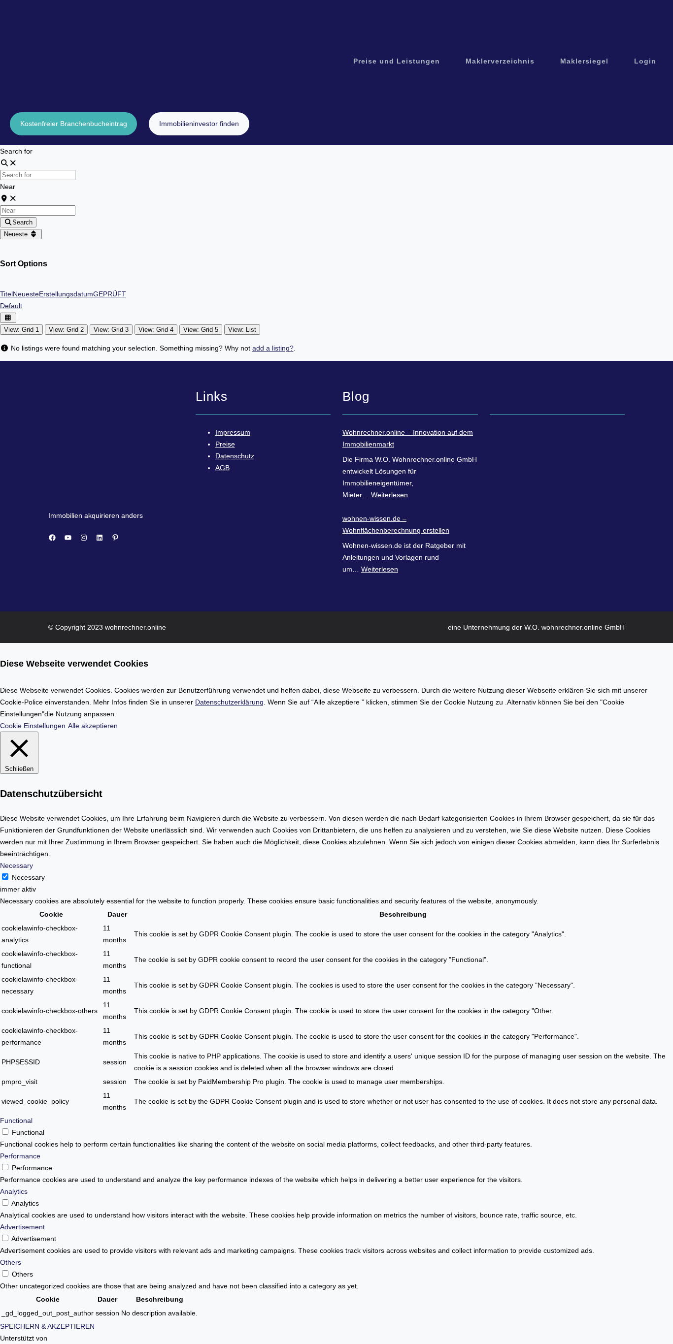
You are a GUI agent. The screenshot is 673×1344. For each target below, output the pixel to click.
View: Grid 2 (66, 329)
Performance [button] (20, 1156)
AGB (222, 468)
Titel (6, 294)
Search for (16, 151)
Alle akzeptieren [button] (93, 726)
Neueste (17, 234)
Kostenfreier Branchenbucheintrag (73, 124)
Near (7, 187)
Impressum (232, 432)
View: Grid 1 (21, 329)
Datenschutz (234, 456)
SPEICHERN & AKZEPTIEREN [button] (47, 1326)
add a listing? (273, 348)
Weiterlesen (389, 495)
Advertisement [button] (22, 1227)
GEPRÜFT (109, 294)
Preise (225, 444)
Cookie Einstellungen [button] (33, 726)
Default (11, 306)
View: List (242, 329)
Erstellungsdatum (66, 294)
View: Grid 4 (155, 329)
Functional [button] (16, 1120)
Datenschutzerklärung (229, 702)
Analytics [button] (14, 1191)
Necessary (28, 877)
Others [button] (10, 1262)
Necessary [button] (16, 865)
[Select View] (8, 318)
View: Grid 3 (111, 329)
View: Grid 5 (200, 329)
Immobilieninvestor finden (199, 124)
